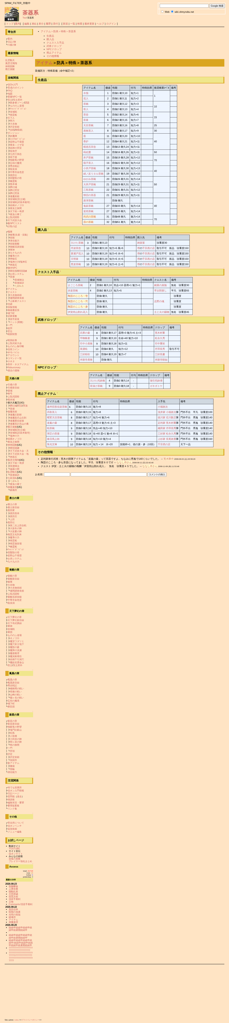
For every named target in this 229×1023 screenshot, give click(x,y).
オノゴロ (14, 638)
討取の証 (12, 226)
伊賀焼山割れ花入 (78, 312)
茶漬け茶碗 (96, 385)
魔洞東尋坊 (16, 656)
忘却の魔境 (16, 163)
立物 (11, 901)
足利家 (161, 422)
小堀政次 (163, 406)
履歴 (48, 23)
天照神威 (13, 894)
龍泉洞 (13, 169)
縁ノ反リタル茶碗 (93, 173)
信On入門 (13, 84)
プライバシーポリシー (30, 1020)
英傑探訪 (19, 283)
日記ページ (13, 793)
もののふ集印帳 (16, 346)
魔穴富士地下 (17, 644)
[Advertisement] (112, 991)
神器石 (13, 264)
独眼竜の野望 (17, 160)
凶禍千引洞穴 (17, 659)
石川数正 (171, 417)
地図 (10, 93)
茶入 (85, 109)
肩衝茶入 (88, 130)
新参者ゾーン (17, 102)
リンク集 (12, 808)
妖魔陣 (13, 136)
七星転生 (19, 286)
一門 (10, 325)
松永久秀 (160, 338)
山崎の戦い (16, 694)
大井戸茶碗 (89, 184)
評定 (10, 754)
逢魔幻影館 (16, 414)
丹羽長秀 (160, 348)
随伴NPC (12, 268)
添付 (55, 23)
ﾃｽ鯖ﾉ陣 (12, 44)
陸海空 (13, 151)
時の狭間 (14, 745)
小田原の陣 (16, 739)
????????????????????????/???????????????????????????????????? (21, 957)
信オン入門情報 (16, 790)
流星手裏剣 (14, 899)
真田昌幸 (14, 513)
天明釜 (74, 258)
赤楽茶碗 (73, 290)
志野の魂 (159, 301)
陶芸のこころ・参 (78, 306)
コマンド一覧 (15, 358)
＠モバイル (13, 352)
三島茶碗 (88, 189)
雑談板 (11, 799)
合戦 (12, 130)
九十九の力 (16, 252)
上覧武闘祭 (13, 217)
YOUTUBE (14, 848)
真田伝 (13, 175)
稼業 (10, 582)
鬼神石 (23, 261)
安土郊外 (17, 99)
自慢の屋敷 (14, 858)
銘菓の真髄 (160, 285)
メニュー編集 (15, 831)
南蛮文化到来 (15, 534)
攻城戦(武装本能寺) (20, 202)
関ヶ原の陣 (16, 742)
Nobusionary (14, 367)
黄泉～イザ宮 (17, 145)
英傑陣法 (19, 280)
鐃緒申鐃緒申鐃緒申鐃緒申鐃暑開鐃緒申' (20, 936)
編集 (26, 23)
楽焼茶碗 (88, 211)
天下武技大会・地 (19, 454)
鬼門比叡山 (16, 730)
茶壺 (85, 114)
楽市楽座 (14, 319)
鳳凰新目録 (13, 682)
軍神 (12, 249)
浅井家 (161, 412)
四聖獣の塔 (16, 178)
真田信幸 (13, 909)
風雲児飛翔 (11, 63)
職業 (10, 231)
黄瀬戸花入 (77, 253)
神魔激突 (12, 487)
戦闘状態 (12, 334)
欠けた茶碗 (77, 242)
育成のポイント (16, 87)
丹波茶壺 (76, 248)
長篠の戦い (16, 691)
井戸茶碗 (88, 157)
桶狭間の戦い (17, 688)
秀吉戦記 (14, 166)
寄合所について (16, 822)
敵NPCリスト (15, 223)
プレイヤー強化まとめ (20, 861)
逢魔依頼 (14, 196)
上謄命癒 (13, 888)
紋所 (10, 328)
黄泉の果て (16, 214)
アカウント (13, 355)
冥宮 (20, 405)
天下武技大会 (15, 220)
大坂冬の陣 (16, 528)
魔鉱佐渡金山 (17, 662)
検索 (79, 23)
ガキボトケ (156, 385)
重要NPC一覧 (15, 96)
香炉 (85, 141)
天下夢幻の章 (15, 617)
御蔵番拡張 (13, 310)
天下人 (11, 118)
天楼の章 (12, 384)
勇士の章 (12, 504)
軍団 (10, 632)
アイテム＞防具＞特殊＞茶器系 (58, 31)
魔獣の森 (14, 647)
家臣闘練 (22, 271)
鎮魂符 (13, 490)
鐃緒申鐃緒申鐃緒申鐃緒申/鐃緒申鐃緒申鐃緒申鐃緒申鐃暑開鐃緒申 (21, 943)
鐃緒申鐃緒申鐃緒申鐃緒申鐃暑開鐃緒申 (20, 928)
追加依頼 (12, 829)
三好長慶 (160, 354)
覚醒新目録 (13, 578)
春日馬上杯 (53, 438)
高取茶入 (52, 412)
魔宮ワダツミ (17, 641)
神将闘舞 (10, 66)
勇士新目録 (13, 507)
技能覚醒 (14, 243)
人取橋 (13, 736)
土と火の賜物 (161, 312)
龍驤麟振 (13, 886)
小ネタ (11, 361)
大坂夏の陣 (16, 531)
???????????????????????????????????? (21, 949)
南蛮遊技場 (16, 543)
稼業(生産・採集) (19, 234)
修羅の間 (14, 469)
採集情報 (12, 307)
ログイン (111, 23)
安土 (10, 99)
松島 (12, 733)
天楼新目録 (13, 387)
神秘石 (13, 258)
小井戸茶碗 (89, 168)
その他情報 (53, 56)
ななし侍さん (124, 462)
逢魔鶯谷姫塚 (17, 420)
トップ (10, 23)
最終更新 (89, 23)
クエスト (12, 292)
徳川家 (161, 417)
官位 (10, 331)
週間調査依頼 (17, 298)
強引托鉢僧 (156, 380)
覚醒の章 (12, 575)
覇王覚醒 (10, 69)
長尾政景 (171, 438)
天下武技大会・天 (19, 450)
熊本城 (13, 184)
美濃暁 (83, 348)
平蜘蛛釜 (85, 338)
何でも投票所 (15, 787)
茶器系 (31, 13)
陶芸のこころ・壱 (78, 295)
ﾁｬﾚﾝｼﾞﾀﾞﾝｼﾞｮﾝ (18, 108)
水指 (85, 93)
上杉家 (161, 438)
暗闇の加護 (14, 912)
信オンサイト (16, 853)
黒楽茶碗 (76, 264)
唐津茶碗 (88, 200)
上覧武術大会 (15, 343)
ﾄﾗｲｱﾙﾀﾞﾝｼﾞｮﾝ (17, 139)
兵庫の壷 (85, 332)
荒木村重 (160, 332)
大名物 (13, 123)
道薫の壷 (52, 422)
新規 (65, 23)
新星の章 (12, 721)
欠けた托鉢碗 (97, 380)
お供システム (17, 274)
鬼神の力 (14, 261)
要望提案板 (13, 805)
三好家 (161, 433)
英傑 (12, 276)
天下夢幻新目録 (16, 620)
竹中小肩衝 (86, 343)
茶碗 (85, 103)
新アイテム (13, 763)
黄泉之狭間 (16, 208)
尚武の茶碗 (89, 216)
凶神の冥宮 (16, 148)
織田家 (161, 428)
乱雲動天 (10, 60)
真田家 (11, 510)
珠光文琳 (52, 444)
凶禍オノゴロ (17, 205)
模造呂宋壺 (89, 146)
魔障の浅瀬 (16, 650)
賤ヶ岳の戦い (17, 697)
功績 (10, 304)
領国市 (13, 760)
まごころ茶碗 (75, 285)
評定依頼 (14, 126)
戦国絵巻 (12, 340)
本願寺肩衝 (86, 359)
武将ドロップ (54, 46)
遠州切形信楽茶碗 (57, 406)
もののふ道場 (17, 105)
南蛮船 (13, 114)
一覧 (72, 23)
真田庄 (13, 516)
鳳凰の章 (12, 679)
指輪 (12, 769)
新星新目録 (13, 723)
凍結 (33, 23)
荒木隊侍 (169, 458)
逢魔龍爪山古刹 (18, 417)
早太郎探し (160, 290)
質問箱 (11, 796)
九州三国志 (16, 154)
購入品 (50, 39)
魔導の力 (14, 256)
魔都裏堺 (14, 653)
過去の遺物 (13, 370)
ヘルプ (100, 23)
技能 (12, 237)
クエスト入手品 (55, 42)
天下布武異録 (15, 623)
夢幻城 (13, 187)
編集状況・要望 (16, 802)
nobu (16, 1020)
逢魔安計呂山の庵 (19, 423)
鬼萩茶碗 (88, 205)
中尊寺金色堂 (17, 172)
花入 (85, 98)
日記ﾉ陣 (12, 41)
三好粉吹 (85, 354)
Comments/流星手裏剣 (20, 904)
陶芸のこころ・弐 (78, 301)
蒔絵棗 (87, 152)
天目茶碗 (88, 125)
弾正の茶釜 (53, 433)
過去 (19, 796)
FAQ (10, 90)
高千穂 (13, 157)
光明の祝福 (14, 914)
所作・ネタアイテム (18, 364)
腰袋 (12, 766)
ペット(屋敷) (16, 322)
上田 (12, 519)
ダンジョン (13, 133)
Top (24, 18)
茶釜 (85, 119)
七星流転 (12, 478)
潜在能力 (14, 240)
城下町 (11, 313)
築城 (10, 390)
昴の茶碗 (88, 222)
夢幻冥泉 (14, 193)
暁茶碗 (51, 428)
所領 (12, 751)
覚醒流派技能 (17, 246)
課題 (27, 102)
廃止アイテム (54, 52)
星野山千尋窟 (17, 142)
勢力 (12, 120)
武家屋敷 (12, 316)
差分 (41, 23)
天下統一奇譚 (17, 211)
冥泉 (25, 405)
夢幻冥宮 (14, 190)
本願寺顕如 (161, 359)
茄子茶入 (88, 162)
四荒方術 (13, 896)
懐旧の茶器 (89, 195)
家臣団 (13, 271)
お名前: (39, 474)
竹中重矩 (160, 343)
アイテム (44, 63)
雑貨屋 (141, 242)
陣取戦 (18, 130)
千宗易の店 (148, 248)
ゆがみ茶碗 (89, 179)
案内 (17, 23)
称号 (10, 393)
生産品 (50, 35)
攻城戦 (13, 111)
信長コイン (13, 349)
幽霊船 (13, 181)
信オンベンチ (15, 825)
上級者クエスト (18, 301)
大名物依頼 (16, 295)
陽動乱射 (13, 891)
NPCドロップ (54, 49)
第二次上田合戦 (18, 525)
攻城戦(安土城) (17, 199)
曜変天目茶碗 (54, 417)
